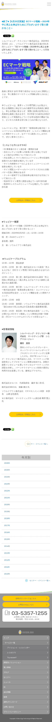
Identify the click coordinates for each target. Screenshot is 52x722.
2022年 (7, 491)
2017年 (7, 525)
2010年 (7, 574)
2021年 (7, 498)
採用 (5, 697)
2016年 (7, 532)
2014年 (7, 546)
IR (4, 687)
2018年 (7, 518)
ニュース (7, 682)
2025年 (7, 470)
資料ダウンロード (10, 702)
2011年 (7, 567)
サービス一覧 (10, 643)
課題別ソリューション (12, 662)
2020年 (7, 505)
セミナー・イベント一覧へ (37, 444)
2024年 (7, 477)
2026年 (7, 463)
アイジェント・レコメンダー (18, 648)
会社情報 (7, 692)
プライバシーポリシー (12, 712)
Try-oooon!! (11, 657)
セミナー (7, 677)
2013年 (7, 553)
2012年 (7, 560)
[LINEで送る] (12, 36)
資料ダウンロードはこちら (26, 598)
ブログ (6, 672)
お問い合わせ (9, 707)
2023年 (7, 484)
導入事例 (7, 667)
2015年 (7, 539)
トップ (6, 638)
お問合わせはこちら (26, 605)
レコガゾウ (11, 653)
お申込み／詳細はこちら (25, 200)
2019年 (7, 511)
